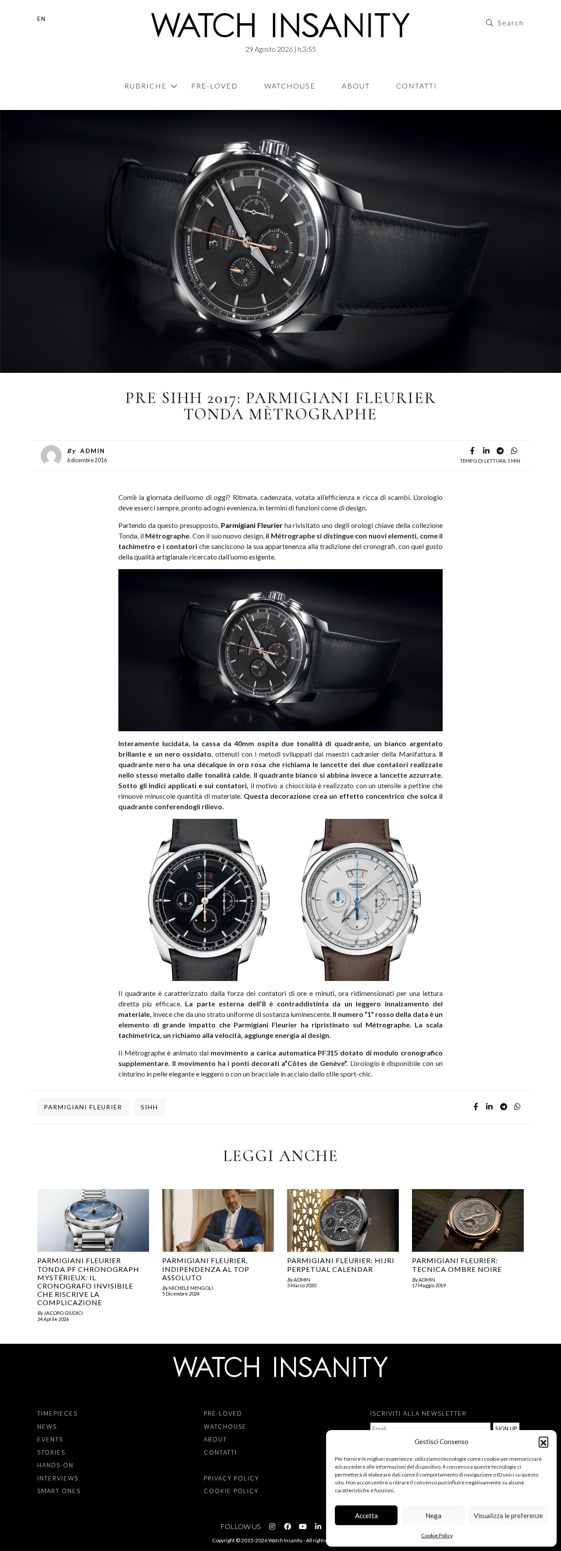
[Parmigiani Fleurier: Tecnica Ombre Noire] (468, 1220)
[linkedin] (486, 451)
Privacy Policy (231, 1478)
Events (50, 1439)
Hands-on (55, 1465)
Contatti (416, 85)
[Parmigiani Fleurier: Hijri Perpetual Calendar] (343, 1220)
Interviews (57, 1478)
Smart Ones (59, 1490)
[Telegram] (500, 451)
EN (41, 18)
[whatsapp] (514, 451)
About (356, 85)
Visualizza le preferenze (508, 1515)
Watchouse (290, 85)
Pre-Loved (214, 85)
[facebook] (472, 451)
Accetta (366, 1515)
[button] (543, 1441)
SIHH (149, 1107)
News (47, 1426)
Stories (51, 1452)
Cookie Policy (437, 1535)
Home (39, 105)
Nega (433, 1515)
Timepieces (57, 1413)
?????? (51, 105)
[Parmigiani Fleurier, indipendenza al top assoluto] (218, 1220)
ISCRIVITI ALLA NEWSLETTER (418, 1413)
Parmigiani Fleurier (252, 525)
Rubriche (145, 85)
